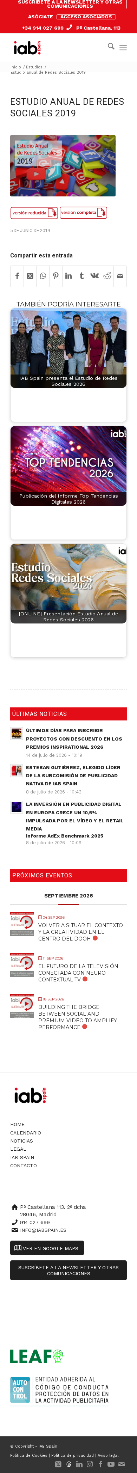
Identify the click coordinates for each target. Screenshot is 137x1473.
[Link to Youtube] (111, 1464)
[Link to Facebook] (100, 1464)
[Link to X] (58, 1464)
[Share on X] (30, 276)
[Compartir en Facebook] (17, 276)
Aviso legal (108, 1455)
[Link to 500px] (69, 1464)
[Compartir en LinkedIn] (69, 276)
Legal (18, 1149)
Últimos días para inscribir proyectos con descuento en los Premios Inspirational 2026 (74, 738)
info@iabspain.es (43, 1230)
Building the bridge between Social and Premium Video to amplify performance (77, 1017)
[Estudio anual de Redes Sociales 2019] (63, 165)
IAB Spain (22, 1157)
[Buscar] (108, 48)
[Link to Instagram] (90, 1464)
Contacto (23, 1165)
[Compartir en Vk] (94, 276)
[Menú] (123, 47)
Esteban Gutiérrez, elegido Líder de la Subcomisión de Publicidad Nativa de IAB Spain (73, 775)
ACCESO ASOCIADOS (86, 16)
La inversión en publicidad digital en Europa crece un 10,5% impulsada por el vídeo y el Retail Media (75, 820)
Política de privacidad (72, 1455)
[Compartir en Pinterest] (56, 276)
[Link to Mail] (121, 1464)
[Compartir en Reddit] (107, 276)
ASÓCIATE (40, 16)
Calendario (25, 1133)
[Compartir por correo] (120, 276)
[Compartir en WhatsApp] (43, 276)
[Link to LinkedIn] (79, 1464)
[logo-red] (29, 48)
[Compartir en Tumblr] (81, 276)
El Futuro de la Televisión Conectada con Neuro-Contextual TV (78, 973)
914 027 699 (35, 1222)
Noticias (21, 1141)
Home (17, 1124)
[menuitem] (70, 4)
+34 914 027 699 (43, 28)
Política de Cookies (28, 1455)
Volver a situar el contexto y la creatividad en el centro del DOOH (80, 932)
